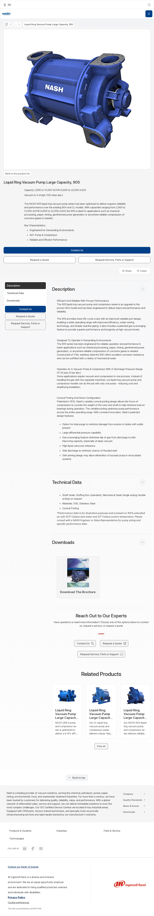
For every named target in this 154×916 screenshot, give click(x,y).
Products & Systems (20, 830)
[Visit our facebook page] (33, 848)
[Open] (148, 13)
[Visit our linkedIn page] (25, 848)
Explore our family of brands (23, 866)
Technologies (16, 838)
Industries (61, 830)
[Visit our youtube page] (41, 848)
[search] (149, 4)
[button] (101, 289)
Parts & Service (112, 830)
